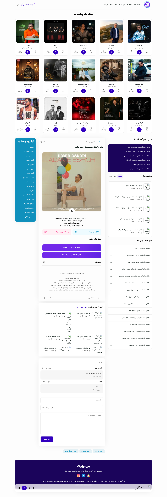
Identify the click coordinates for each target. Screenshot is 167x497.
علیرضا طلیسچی (28, 195)
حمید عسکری (82, 307)
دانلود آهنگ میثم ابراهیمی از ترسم (138, 151)
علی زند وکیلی (29, 191)
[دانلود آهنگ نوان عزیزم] (55, 108)
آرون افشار (30, 173)
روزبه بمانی (30, 182)
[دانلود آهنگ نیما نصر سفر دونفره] (139, 70)
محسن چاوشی (29, 212)
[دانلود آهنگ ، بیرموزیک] (147, 5)
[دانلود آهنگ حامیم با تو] (55, 31)
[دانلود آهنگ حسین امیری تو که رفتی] (139, 108)
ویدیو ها (122, 4)
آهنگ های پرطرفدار (110, 4)
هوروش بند (30, 199)
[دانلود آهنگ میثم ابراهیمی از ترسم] (139, 31)
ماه (115, 176)
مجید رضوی (30, 156)
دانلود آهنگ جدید (82, 218)
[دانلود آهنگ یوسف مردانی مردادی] (111, 70)
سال (110, 176)
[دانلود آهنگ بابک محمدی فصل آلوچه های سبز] (83, 108)
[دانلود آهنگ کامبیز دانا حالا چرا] (55, 70)
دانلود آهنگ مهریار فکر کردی (140, 169)
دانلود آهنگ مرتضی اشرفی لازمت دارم (137, 156)
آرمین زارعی (30, 160)
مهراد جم (30, 169)
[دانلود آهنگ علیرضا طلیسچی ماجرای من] (111, 108)
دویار (32, 147)
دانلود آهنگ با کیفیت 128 (72, 247)
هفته (120, 176)
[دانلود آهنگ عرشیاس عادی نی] (27, 108)
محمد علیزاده (29, 208)
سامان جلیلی (29, 217)
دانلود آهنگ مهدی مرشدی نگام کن (138, 160)
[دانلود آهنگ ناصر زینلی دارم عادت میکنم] (83, 70)
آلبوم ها (129, 4)
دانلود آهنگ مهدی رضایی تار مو (139, 147)
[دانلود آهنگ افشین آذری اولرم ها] (111, 31)
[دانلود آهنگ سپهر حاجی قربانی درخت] (27, 31)
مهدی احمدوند (29, 204)
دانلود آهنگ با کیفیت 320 (72, 255)
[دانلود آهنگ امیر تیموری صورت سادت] (27, 70)
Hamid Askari (66, 221)
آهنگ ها (137, 4)
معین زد (31, 165)
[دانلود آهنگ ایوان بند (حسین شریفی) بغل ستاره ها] (83, 31)
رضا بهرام (30, 186)
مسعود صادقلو (28, 178)
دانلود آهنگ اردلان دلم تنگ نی (139, 164)
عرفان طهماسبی (28, 151)
